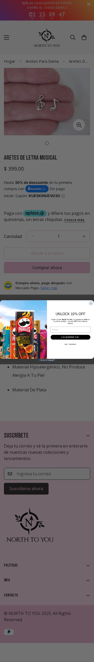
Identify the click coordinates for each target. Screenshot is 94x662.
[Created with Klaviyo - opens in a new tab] (47, 360)
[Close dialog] (91, 303)
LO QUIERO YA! (70, 337)
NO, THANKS (70, 344)
